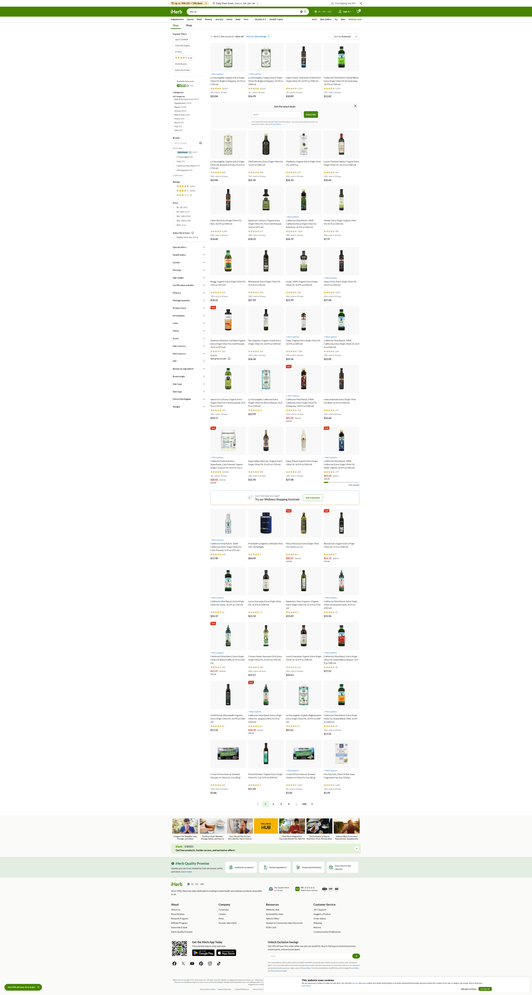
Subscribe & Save (182, 70)
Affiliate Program (179, 923)
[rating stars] (216, 88)
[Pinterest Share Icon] (201, 963)
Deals (314, 19)
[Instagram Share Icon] (210, 963)
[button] (361, 3)
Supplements (177, 19)
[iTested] (181, 85)
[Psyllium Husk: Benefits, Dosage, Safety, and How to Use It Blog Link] (213, 829)
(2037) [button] (186, 99)
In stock (178, 51)
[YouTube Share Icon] (192, 963)
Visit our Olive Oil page (256, 36)
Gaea (179, 161)
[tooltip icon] (229, 358)
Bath (199, 19)
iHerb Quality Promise (181, 931)
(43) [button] (178, 126)
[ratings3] (184, 195)
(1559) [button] (182, 103)
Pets (246, 19)
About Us (175, 909)
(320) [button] (182, 115)
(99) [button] (179, 122)
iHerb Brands (181, 64)
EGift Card (271, 927)
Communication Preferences (327, 931)
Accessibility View (274, 914)
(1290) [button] (180, 107)
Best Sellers (325, 19)
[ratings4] (186, 190)
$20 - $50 (181, 220)
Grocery (219, 19)
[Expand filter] (204, 247)
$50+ (179, 225)
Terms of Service (277, 971)
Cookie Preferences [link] (242, 989)
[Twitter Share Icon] (183, 963)
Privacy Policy (354, 968)
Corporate (224, 909)
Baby (238, 19)
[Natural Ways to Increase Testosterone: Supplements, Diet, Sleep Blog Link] (347, 829)
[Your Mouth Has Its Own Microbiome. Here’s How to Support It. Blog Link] (240, 829)
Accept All (485, 989)
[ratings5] (186, 186)
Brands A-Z (260, 19)
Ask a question (313, 497)
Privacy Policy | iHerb (208, 989)
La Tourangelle (183, 157)
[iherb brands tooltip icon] (190, 152)
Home (229, 19)
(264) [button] (179, 118)
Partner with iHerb (227, 923)
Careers (222, 914)
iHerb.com (177, 980)
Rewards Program (179, 918)
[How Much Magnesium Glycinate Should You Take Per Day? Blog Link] (292, 829)
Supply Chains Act (224, 989)
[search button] (305, 11)
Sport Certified (181, 39)
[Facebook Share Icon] (174, 963)
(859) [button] (180, 111)
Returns (317, 927)
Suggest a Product (322, 914)
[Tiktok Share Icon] (219, 963)
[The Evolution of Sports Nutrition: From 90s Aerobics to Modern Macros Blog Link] (319, 829)
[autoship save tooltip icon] (192, 233)
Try (335, 19)
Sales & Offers (272, 918)
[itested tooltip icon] (187, 85)
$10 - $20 (181, 216)
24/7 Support (320, 909)
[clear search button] (301, 11)
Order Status (320, 918)
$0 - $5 (180, 207)
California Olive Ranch (186, 166)
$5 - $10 (180, 212)
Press (221, 918)
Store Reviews (178, 914)
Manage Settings (468, 989)
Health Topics (276, 19)
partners (354, 983)
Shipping (318, 923)
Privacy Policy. (276, 124)
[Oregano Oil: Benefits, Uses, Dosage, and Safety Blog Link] (185, 829)
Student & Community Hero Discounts (284, 923)
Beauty (208, 19)
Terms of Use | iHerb (260, 989)
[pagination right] (312, 804)
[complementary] (241, 989)
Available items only (185, 81)
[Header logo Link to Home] (176, 11)
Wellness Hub (354, 19)
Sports (190, 19)
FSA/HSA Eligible (182, 45)
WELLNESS (266, 826)
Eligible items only (184, 237)
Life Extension (183, 170)
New (343, 19)
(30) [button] (178, 130)
